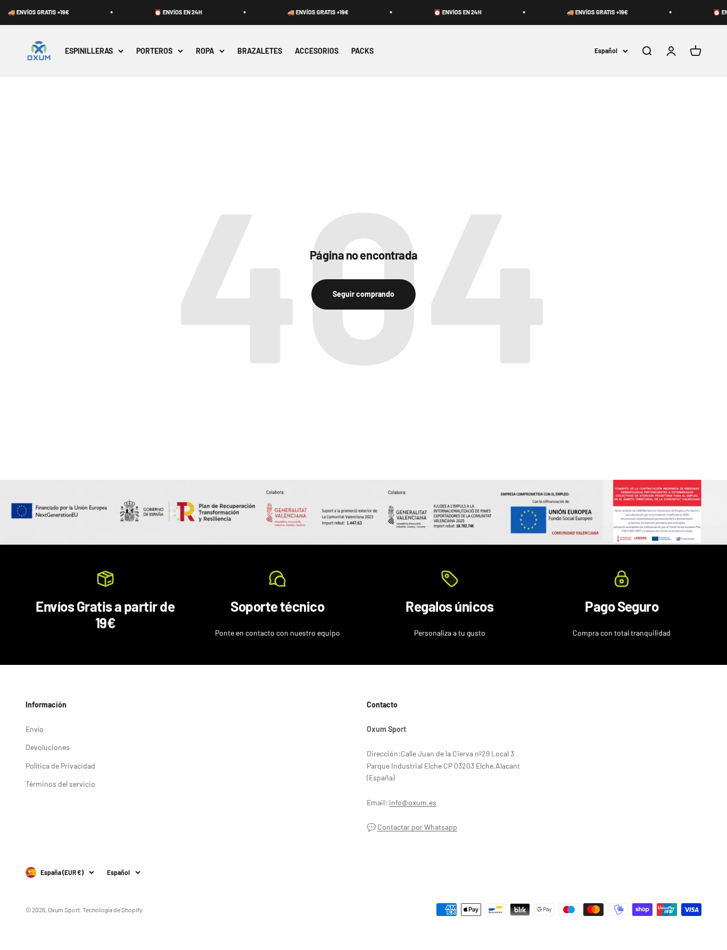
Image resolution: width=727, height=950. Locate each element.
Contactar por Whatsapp (417, 826)
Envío (35, 729)
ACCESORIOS (316, 50)
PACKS (362, 50)
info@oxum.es (412, 802)
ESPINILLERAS (89, 50)
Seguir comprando (363, 293)
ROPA (205, 50)
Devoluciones (48, 747)
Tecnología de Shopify (112, 909)
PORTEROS (154, 50)
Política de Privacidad (60, 765)
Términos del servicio (60, 783)
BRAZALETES (259, 50)
